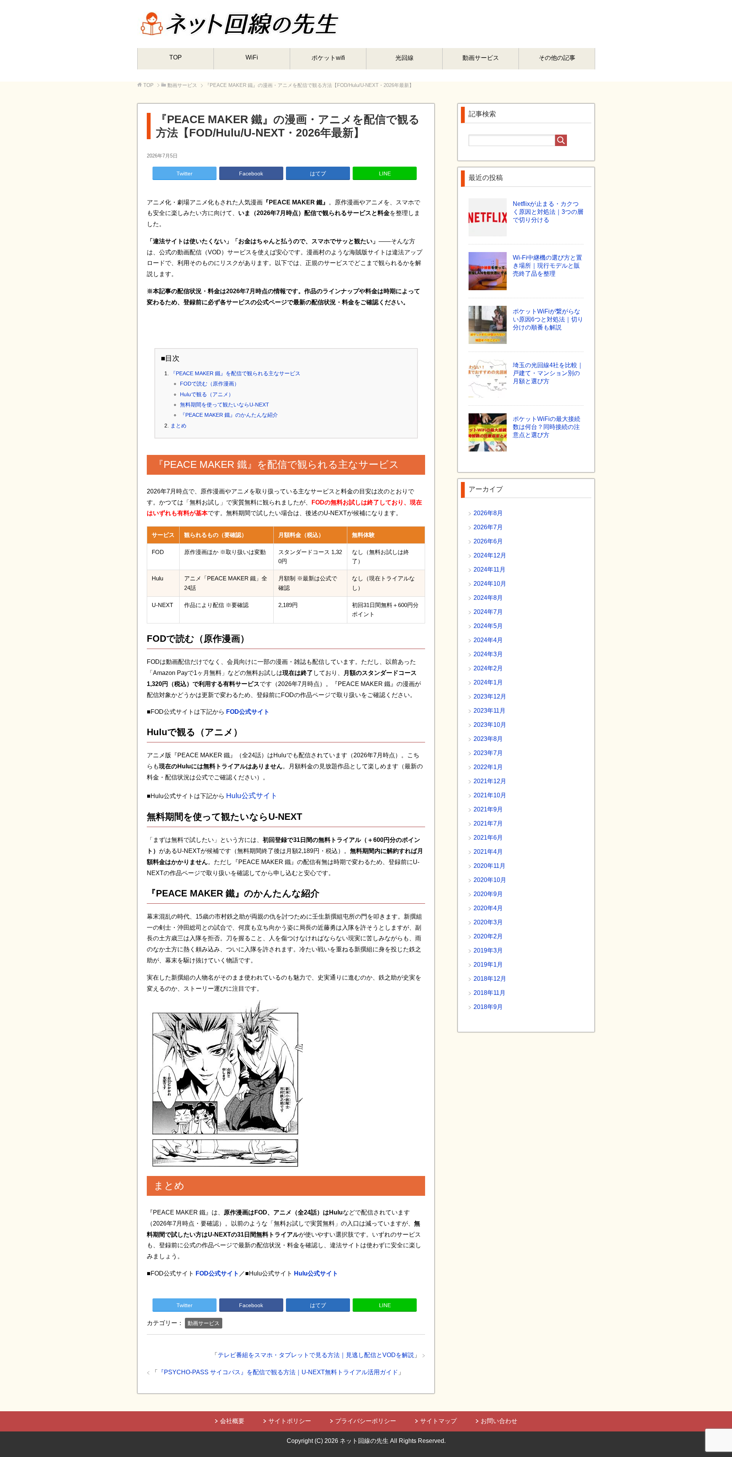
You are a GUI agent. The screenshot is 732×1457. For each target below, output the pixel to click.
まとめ (178, 425)
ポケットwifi (328, 58)
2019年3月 (488, 950)
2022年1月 (488, 767)
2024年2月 (488, 668)
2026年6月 (488, 541)
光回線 (404, 58)
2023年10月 (490, 724)
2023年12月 (490, 696)
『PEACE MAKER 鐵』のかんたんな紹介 (229, 415)
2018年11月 (490, 993)
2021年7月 (488, 823)
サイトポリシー (289, 1421)
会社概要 (232, 1421)
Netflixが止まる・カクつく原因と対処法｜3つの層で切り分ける (548, 212)
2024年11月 (490, 569)
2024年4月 (488, 640)
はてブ (318, 173)
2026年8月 (488, 513)
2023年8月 (488, 739)
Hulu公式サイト (252, 796)
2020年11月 (490, 866)
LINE (385, 173)
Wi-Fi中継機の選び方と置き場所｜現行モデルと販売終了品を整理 (547, 265)
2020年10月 (490, 880)
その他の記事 (557, 58)
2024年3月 (488, 654)
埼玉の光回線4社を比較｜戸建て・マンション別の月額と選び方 (548, 373)
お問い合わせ (499, 1421)
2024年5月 (488, 626)
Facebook (251, 173)
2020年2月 (488, 936)
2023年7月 (488, 753)
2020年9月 (488, 894)
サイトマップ (438, 1421)
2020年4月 (488, 908)
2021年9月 (488, 809)
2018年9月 (488, 1007)
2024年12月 (490, 555)
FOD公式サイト (248, 711)
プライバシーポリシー (365, 1421)
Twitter (185, 173)
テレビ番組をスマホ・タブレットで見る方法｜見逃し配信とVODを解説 (316, 1355)
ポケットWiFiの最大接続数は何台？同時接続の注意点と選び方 (546, 427)
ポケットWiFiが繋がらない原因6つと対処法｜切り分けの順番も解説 (548, 319)
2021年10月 (490, 795)
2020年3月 (488, 922)
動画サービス (480, 58)
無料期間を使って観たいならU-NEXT (224, 405)
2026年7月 (488, 527)
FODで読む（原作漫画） (209, 384)
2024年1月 (488, 682)
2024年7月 (488, 612)
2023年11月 (490, 710)
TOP (175, 57)
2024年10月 (490, 583)
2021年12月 (490, 781)
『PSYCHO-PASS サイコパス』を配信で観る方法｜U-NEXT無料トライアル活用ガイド (278, 1372)
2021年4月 (488, 851)
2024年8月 (488, 597)
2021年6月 (488, 837)
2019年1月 (488, 964)
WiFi (252, 57)
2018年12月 (490, 978)
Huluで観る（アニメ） (207, 394)
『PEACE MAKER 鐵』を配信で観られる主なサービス (235, 373)
